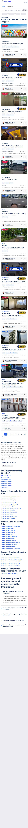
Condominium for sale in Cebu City (10, 557)
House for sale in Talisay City (8, 500)
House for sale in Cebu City (8, 498)
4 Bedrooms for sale (6, 485)
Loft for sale (4, 487)
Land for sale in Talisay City (8, 530)
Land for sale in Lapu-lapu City (9, 536)
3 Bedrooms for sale (6, 483)
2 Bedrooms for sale (6, 481)
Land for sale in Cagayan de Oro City (10, 542)
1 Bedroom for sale (6, 479)
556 (24, 434)
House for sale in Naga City (8, 510)
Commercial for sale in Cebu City (9, 573)
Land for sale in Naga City (7, 538)
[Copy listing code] (25, 49)
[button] (21, 74)
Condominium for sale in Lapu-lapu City (11, 559)
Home (25, 2)
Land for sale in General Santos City (10, 526)
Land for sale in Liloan (6, 534)
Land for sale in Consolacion (8, 540)
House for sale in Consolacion (9, 516)
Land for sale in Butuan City (8, 546)
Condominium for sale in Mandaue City (11, 561)
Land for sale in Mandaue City (9, 544)
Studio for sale (5, 477)
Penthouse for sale (6, 475)
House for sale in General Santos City (10, 496)
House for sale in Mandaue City (9, 512)
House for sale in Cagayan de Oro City (11, 508)
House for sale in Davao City (8, 502)
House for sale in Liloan (7, 514)
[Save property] (22, 55)
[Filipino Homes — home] (12, 2)
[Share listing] (24, 55)
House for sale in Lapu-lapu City (9, 504)
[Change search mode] (3, 10)
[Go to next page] (2, 437)
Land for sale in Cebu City (7, 528)
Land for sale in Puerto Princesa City (10, 548)
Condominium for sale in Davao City (10, 563)
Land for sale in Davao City (8, 532)
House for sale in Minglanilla (8, 506)
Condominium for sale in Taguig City (10, 565)
